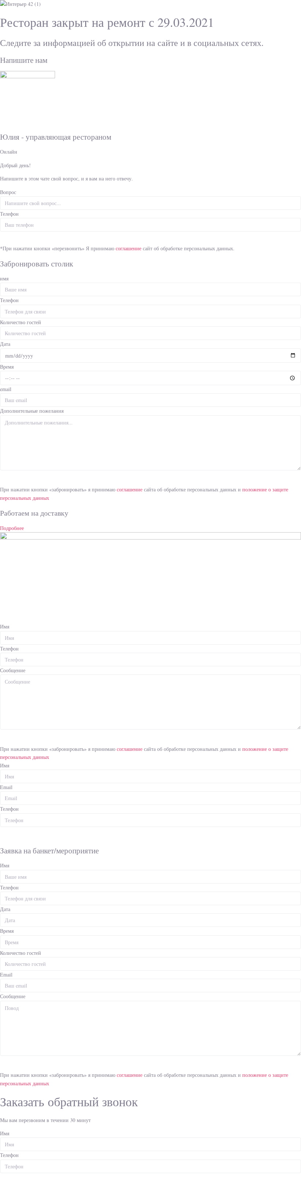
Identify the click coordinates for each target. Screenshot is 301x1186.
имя (4, 278)
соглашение (129, 248)
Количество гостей (20, 322)
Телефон (9, 213)
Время (7, 366)
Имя (4, 626)
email (5, 389)
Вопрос (8, 192)
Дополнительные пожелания (32, 410)
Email (6, 787)
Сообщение (12, 670)
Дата (5, 343)
